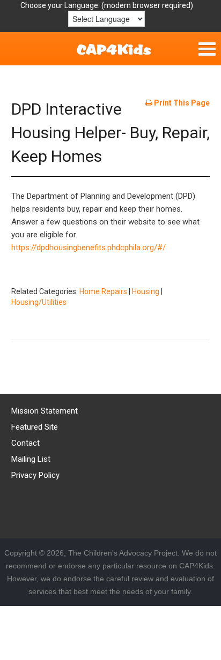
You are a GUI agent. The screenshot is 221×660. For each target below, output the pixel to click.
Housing (145, 291)
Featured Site (34, 427)
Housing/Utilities (39, 302)
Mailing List (30, 459)
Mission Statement (44, 411)
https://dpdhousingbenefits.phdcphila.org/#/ (88, 247)
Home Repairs (103, 291)
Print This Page (181, 103)
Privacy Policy (35, 475)
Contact (25, 443)
